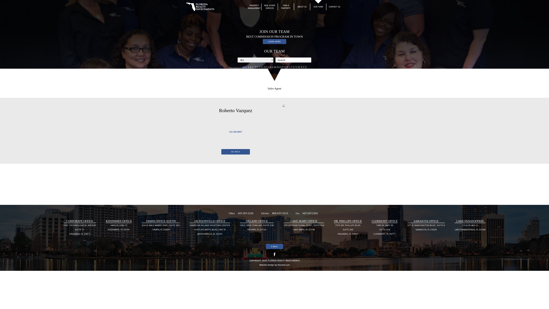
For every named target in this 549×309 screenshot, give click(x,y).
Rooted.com (284, 265)
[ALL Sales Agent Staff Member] (255, 60)
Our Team (318, 6)
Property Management (254, 7)
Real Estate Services (269, 7)
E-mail (274, 246)
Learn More (274, 41)
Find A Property (286, 7)
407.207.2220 (245, 213)
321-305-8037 (235, 132)
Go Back (235, 151)
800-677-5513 (280, 213)
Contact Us (334, 6)
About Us (302, 6)
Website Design (266, 265)
